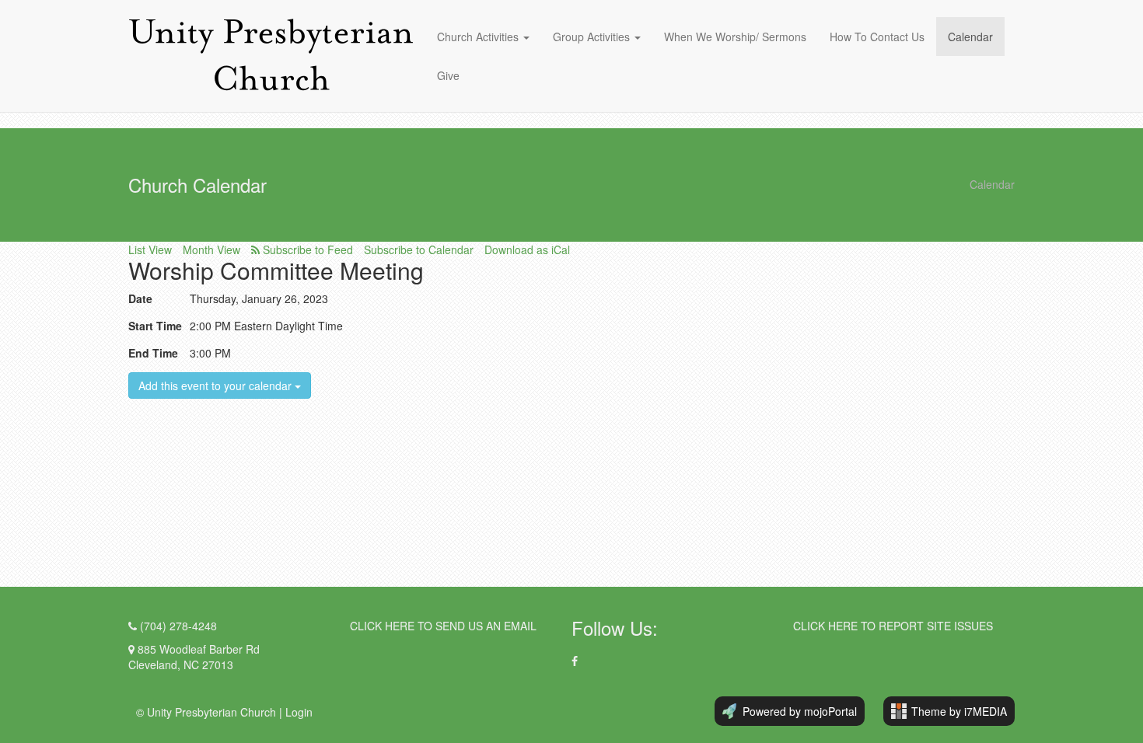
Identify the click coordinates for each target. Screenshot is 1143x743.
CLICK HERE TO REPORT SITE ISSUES (893, 625)
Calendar (970, 36)
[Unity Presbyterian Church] (271, 56)
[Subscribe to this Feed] (302, 249)
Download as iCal (527, 249)
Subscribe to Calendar (419, 249)
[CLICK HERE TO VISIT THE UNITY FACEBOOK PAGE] (575, 661)
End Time (153, 353)
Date (140, 298)
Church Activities (479, 36)
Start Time (155, 325)
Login (299, 712)
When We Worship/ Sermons (735, 36)
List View (150, 249)
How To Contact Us (877, 36)
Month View (211, 249)
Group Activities (591, 36)
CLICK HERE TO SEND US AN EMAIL (443, 625)
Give (448, 75)
